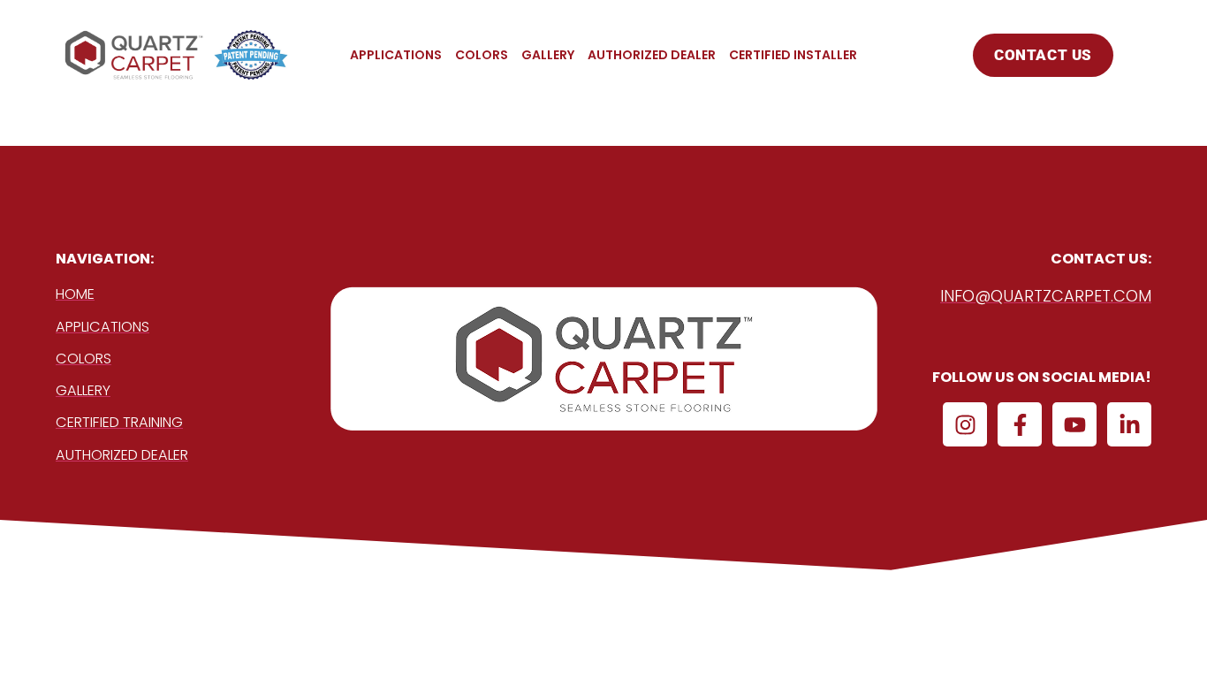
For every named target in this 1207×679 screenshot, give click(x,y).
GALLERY (547, 55)
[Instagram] (965, 424)
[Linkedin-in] (1129, 424)
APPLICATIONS (396, 55)
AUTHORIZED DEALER (652, 55)
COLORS (481, 55)
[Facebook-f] (1020, 424)
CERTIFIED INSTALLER (793, 55)
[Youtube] (1074, 424)
